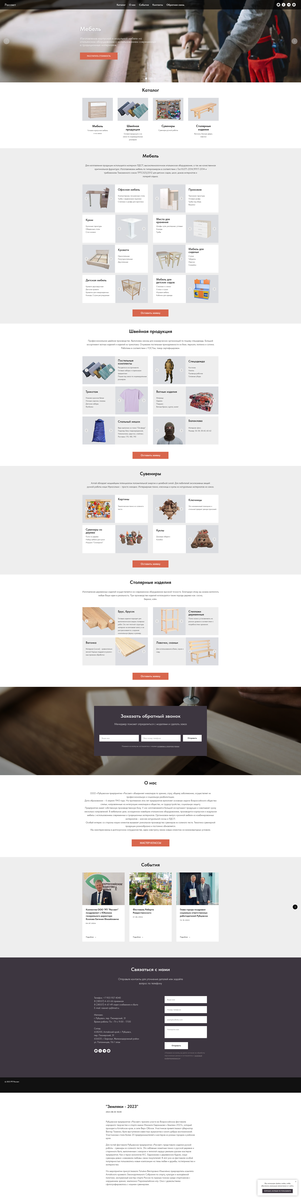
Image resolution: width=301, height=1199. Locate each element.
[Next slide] (294, 41)
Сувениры (168, 126)
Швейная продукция (133, 127)
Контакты (157, 4)
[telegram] (289, 4)
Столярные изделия (203, 127)
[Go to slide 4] (155, 78)
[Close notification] (296, 1181)
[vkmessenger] (294, 4)
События (144, 4)
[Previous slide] (6, 41)
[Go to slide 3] (152, 78)
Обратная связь (175, 4)
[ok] (283, 4)
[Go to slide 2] (149, 78)
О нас (132, 4)
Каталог (121, 4)
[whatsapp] (96, 1051)
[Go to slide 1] (146, 78)
